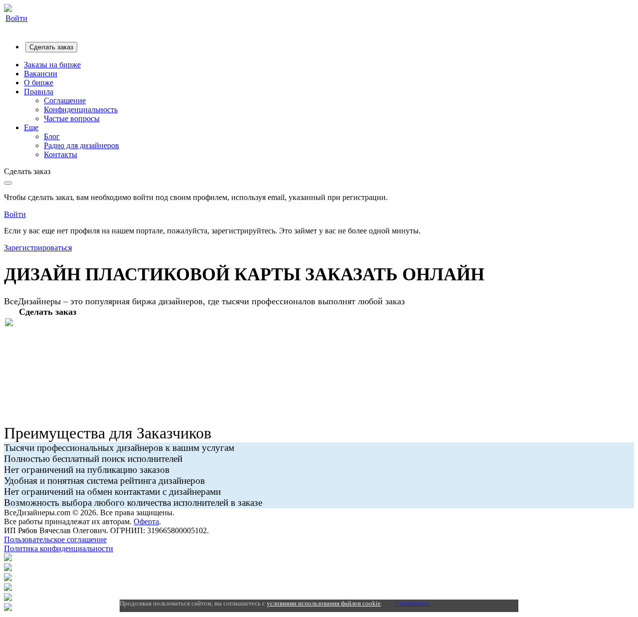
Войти (16, 18)
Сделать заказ (51, 47)
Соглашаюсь (412, 603)
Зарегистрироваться (38, 247)
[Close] (8, 183)
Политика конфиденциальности (58, 548)
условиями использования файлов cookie (324, 603)
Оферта (146, 521)
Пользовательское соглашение (55, 539)
